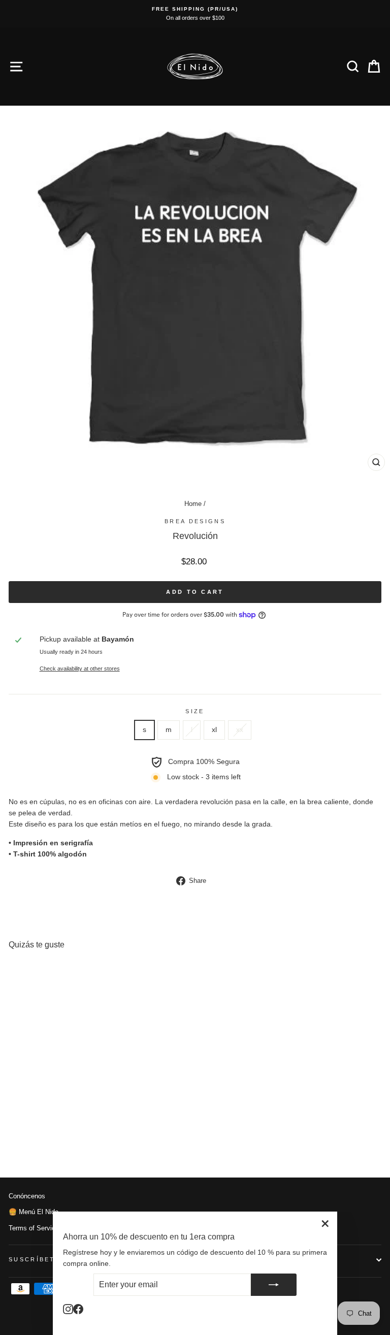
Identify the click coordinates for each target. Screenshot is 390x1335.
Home (193, 503)
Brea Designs (195, 521)
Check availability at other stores (80, 668)
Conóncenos (27, 1196)
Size (194, 711)
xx (239, 730)
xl (214, 730)
